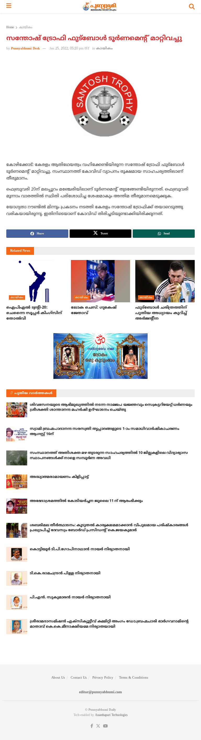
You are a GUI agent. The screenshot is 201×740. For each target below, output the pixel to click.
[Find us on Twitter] (98, 726)
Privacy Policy (102, 678)
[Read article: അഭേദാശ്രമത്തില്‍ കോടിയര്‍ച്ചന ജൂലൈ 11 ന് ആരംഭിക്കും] (16, 506)
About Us (58, 678)
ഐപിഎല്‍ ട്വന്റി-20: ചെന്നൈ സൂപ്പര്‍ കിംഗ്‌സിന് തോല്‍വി (34, 313)
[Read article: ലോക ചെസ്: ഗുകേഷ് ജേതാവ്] (100, 281)
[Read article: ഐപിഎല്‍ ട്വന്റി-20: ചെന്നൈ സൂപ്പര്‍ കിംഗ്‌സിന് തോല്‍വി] (36, 281)
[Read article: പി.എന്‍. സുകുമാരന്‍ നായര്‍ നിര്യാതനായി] (16, 602)
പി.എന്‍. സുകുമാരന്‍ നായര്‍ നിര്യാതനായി (70, 597)
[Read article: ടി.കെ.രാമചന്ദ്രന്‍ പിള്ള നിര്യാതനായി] (16, 578)
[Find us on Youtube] (105, 726)
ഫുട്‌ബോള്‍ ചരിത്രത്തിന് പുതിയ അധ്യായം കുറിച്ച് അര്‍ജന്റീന (161, 313)
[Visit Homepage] (100, 6)
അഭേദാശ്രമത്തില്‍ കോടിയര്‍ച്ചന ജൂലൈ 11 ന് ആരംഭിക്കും (86, 501)
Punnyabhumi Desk (25, 49)
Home (10, 28)
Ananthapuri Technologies (111, 715)
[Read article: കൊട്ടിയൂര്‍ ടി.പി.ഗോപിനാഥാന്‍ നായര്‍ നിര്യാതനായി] (16, 554)
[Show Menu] (8, 6)
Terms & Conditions (133, 678)
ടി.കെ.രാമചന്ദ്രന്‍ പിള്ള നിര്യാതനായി (65, 573)
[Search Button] (192, 6)
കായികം (25, 28)
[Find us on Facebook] (92, 726)
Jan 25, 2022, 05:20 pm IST (69, 49)
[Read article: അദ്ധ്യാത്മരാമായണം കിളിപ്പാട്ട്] (16, 482)
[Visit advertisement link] (100, 356)
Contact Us (79, 678)
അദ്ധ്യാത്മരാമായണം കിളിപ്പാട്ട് (59, 477)
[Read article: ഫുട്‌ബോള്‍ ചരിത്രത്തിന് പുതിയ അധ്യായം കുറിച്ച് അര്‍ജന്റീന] (165, 281)
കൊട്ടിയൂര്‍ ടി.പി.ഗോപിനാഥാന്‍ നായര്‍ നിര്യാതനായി (80, 549)
